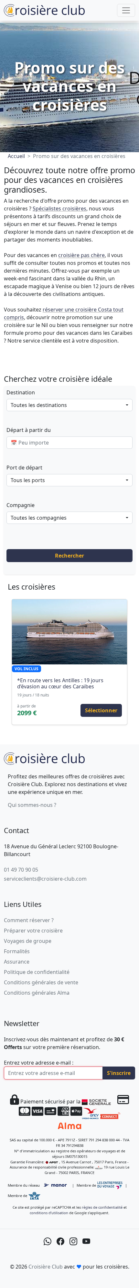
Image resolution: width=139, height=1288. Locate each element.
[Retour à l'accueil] (44, 758)
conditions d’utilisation (49, 1212)
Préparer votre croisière (33, 930)
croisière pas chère (81, 255)
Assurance (16, 961)
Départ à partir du (28, 430)
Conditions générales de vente (41, 982)
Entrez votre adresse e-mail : (38, 1062)
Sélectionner (101, 710)
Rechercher (69, 555)
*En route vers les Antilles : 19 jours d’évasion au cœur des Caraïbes (60, 683)
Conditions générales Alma (37, 992)
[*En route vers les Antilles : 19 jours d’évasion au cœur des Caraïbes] (69, 631)
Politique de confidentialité (37, 972)
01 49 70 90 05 (21, 869)
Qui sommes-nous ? (32, 804)
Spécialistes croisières (59, 208)
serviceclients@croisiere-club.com (45, 878)
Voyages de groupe (27, 940)
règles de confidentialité (102, 1207)
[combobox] (69, 405)
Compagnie (20, 505)
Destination (20, 392)
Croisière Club (45, 1266)
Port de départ (24, 467)
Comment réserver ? (29, 920)
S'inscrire (119, 1073)
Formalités (17, 951)
